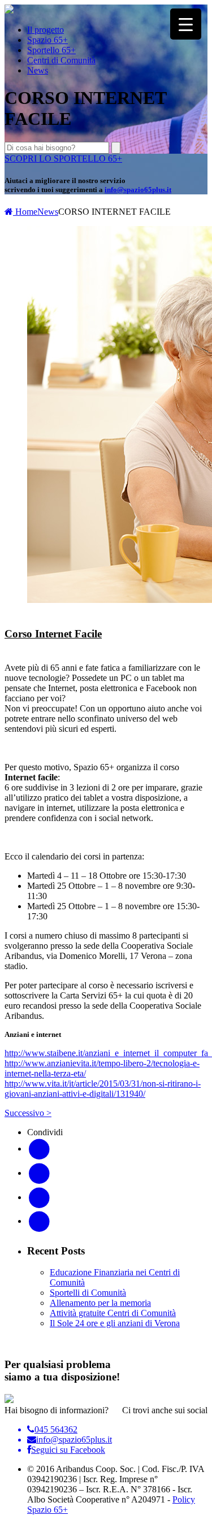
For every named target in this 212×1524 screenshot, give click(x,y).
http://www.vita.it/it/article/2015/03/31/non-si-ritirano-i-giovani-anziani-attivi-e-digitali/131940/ (103, 1089)
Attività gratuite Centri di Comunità (113, 1313)
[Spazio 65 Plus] (9, 10)
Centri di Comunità (61, 60)
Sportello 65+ (51, 50)
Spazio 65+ (47, 40)
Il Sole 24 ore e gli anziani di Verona (115, 1323)
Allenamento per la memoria (100, 1303)
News (37, 70)
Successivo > (28, 1113)
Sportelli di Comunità (88, 1292)
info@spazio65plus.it (138, 189)
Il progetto (45, 29)
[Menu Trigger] (185, 24)
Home (25, 211)
